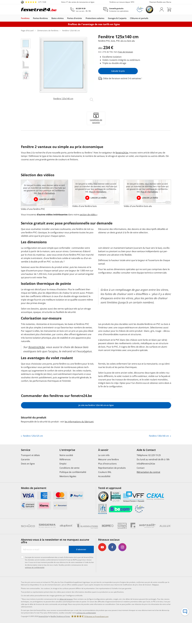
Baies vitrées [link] (57, 18)
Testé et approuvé (109, 488)
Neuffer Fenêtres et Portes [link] (60, 616)
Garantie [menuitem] (25, 459)
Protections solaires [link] (95, 18)
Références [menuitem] (65, 459)
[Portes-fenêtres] (49, 18)
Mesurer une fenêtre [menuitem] (108, 459)
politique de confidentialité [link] (86, 613)
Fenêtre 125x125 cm (32, 435)
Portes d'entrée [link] (74, 18)
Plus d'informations (46, 193)
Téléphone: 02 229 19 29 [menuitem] (149, 455)
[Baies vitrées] (65, 18)
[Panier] (169, 9)
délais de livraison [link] (66, 599)
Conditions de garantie (96, 121)
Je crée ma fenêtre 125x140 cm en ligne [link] (96, 405)
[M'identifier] (162, 9)
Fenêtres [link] (25, 18)
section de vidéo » (88, 214)
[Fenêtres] (31, 18)
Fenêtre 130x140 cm (159, 435)
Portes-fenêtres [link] (40, 18)
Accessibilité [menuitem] (104, 476)
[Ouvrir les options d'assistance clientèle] (185, 611)
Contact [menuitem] (140, 467)
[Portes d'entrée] (83, 18)
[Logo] (39, 9)
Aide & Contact (146, 450)
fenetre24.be (122, 152)
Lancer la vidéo (47, 199)
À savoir (103, 450)
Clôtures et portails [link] (139, 18)
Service (25, 450)
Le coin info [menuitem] (104, 455)
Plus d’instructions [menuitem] (107, 463)
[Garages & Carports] (128, 18)
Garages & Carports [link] (117, 18)
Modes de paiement (33, 488)
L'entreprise (67, 450)
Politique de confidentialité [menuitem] (73, 472)
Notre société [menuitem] (66, 455)
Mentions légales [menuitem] (68, 476)
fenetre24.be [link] (43, 616)
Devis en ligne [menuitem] (28, 463)
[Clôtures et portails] (149, 18)
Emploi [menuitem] (63, 463)
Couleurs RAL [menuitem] (104, 472)
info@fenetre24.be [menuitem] (146, 463)
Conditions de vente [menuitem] (69, 467)
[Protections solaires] (106, 18)
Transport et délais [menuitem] (30, 455)
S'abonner (81, 549)
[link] (33, 2)
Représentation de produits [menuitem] (112, 467)
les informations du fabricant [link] (79, 421)
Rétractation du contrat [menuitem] (148, 472)
